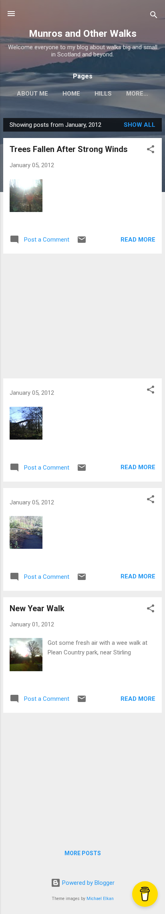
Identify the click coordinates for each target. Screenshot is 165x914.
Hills (103, 93)
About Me (32, 93)
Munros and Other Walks (83, 33)
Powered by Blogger (87, 882)
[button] (150, 150)
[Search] (154, 16)
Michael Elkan (100, 898)
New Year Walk (37, 608)
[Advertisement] (82, 316)
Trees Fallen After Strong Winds (69, 149)
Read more (138, 239)
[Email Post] (82, 242)
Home (71, 93)
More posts (82, 853)
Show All (139, 124)
